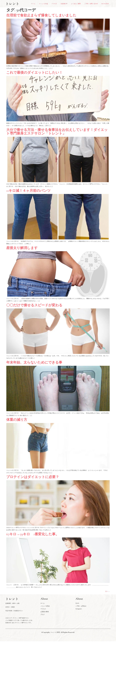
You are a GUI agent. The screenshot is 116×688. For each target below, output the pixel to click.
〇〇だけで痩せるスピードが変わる (34, 305)
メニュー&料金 (43, 4)
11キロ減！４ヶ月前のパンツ (28, 191)
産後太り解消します (22, 248)
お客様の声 (64, 4)
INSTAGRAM (105, 4)
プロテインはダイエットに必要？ (32, 477)
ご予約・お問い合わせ (91, 4)
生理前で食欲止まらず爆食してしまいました (41, 15)
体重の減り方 (16, 420)
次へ (107, 591)
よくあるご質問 (76, 4)
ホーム (33, 4)
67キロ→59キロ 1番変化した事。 (32, 534)
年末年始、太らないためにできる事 (34, 362)
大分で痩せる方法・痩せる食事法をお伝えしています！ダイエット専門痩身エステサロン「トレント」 (57, 131)
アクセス (54, 4)
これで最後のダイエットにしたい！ (34, 72)
